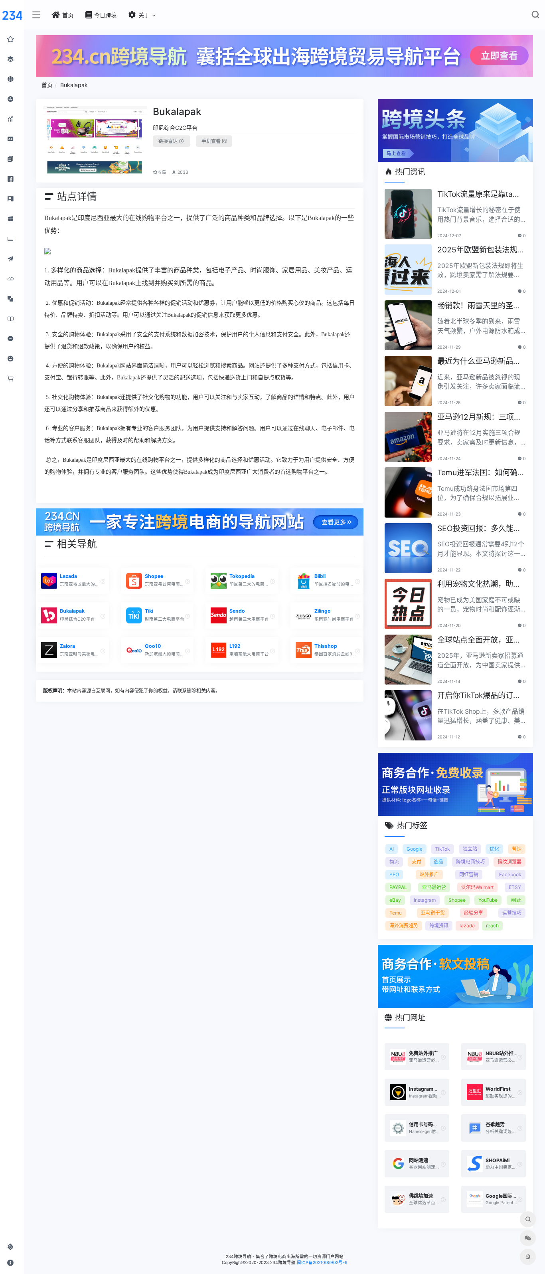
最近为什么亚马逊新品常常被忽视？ (479, 361)
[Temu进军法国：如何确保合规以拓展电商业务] (408, 492)
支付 (416, 862)
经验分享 (473, 913)
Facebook (510, 874)
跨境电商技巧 (470, 862)
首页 (47, 84)
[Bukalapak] (95, 141)
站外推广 (429, 874)
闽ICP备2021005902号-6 (322, 1262)
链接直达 (168, 141)
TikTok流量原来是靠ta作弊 (478, 194)
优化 (494, 849)
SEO (394, 874)
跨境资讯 (438, 926)
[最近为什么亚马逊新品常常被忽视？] (408, 381)
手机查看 (211, 141)
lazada (467, 926)
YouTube (488, 900)
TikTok (442, 849)
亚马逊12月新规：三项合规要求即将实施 (479, 417)
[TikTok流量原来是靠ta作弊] (408, 214)
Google (415, 849)
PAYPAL (398, 887)
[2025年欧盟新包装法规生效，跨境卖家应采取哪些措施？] (408, 269)
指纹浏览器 (509, 862)
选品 (438, 862)
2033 (182, 172)
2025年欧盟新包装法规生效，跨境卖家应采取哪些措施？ (481, 250)
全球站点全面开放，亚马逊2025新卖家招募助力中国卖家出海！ (481, 640)
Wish (516, 900)
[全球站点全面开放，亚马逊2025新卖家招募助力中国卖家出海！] (408, 660)
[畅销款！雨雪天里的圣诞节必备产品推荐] (408, 325)
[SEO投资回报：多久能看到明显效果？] (408, 548)
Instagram (425, 900)
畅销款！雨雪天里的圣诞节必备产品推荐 (479, 306)
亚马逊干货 (433, 913)
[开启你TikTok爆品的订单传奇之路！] (408, 715)
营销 (516, 849)
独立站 (470, 849)
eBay (395, 900)
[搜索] (535, 16)
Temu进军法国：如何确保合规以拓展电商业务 (481, 473)
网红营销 (468, 874)
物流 (394, 862)
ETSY (515, 887)
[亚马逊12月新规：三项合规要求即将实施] (408, 437)
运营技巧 (511, 913)
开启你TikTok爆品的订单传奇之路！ (479, 696)
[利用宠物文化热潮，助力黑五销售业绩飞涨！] (408, 604)
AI (391, 849)
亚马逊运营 (434, 887)
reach (492, 926)
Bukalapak (74, 84)
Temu (395, 913)
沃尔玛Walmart (477, 887)
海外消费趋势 (403, 926)
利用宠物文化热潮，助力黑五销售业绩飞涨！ (479, 584)
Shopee (457, 900)
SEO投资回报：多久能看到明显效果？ (479, 529)
